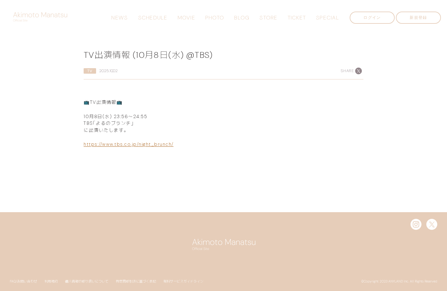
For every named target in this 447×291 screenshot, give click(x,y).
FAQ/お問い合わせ (23, 281)
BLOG (241, 17)
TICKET (297, 17)
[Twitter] (431, 224)
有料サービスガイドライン (183, 281)
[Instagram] (416, 224)
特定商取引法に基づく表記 (136, 281)
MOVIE (186, 17)
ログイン (372, 17)
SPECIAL (327, 17)
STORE (268, 17)
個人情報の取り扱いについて (87, 281)
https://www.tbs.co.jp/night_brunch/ (129, 144)
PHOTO (214, 17)
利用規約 (51, 281)
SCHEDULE (153, 17)
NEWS (119, 17)
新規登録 (418, 17)
